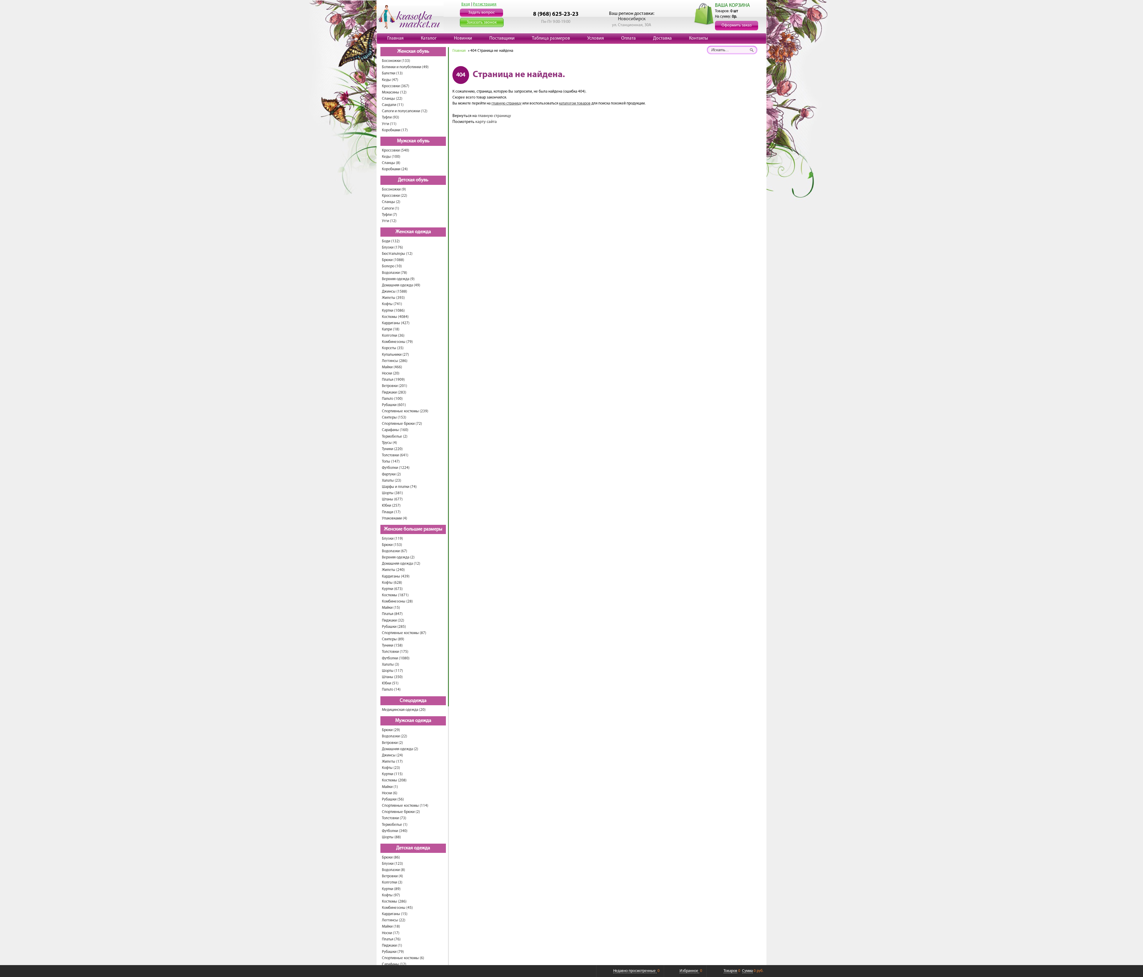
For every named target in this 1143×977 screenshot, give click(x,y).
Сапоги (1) (390, 208)
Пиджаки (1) (392, 946)
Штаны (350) (392, 677)
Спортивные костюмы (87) (404, 633)
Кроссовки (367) (395, 86)
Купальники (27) (395, 355)
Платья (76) (391, 939)
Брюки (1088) (393, 260)
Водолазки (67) (394, 551)
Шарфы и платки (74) (399, 487)
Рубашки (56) (393, 799)
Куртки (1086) (393, 311)
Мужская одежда (413, 720)
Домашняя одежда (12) (401, 564)
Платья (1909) (393, 380)
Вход (465, 4)
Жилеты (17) (392, 762)
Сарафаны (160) (395, 430)
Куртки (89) (391, 889)
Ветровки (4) (392, 876)
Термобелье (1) (394, 825)
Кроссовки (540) (395, 150)
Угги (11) (389, 124)
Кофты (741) (392, 304)
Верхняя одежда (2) (398, 557)
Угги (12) (389, 221)
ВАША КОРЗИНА (732, 5)
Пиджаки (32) (393, 620)
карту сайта (486, 122)
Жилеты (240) (393, 570)
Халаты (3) (390, 665)
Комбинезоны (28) (397, 601)
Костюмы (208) (394, 780)
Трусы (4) (389, 443)
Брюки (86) (391, 857)
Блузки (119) (392, 539)
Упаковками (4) (394, 518)
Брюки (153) (392, 545)
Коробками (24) (395, 169)
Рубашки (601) (394, 405)
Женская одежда (413, 232)
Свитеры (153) (394, 417)
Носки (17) (390, 933)
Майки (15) (391, 608)
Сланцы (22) (392, 99)
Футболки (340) (394, 831)
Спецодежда (413, 700)
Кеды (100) (391, 157)
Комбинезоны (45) (397, 908)
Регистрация (484, 4)
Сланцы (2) (391, 202)
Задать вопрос (481, 12)
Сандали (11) (393, 105)
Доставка (662, 38)
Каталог (429, 38)
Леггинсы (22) (393, 920)
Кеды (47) (390, 80)
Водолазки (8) (393, 870)
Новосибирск (632, 19)
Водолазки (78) (394, 273)
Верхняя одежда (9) (398, 279)
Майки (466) (392, 367)
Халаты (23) (391, 481)
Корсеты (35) (393, 348)
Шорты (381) (392, 493)
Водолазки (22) (394, 736)
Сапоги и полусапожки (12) (404, 111)
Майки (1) (390, 787)
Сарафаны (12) (394, 964)
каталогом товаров (575, 103)
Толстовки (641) (395, 455)
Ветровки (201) (394, 386)
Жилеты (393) (393, 298)
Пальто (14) (391, 690)
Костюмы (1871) (395, 595)
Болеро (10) (392, 266)
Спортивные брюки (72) (402, 424)
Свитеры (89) (393, 639)
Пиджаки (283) (394, 392)
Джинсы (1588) (394, 292)
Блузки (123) (392, 864)
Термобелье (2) (394, 436)
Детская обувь (413, 180)
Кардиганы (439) (396, 576)
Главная (395, 38)
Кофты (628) (392, 583)
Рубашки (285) (394, 627)
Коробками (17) (395, 130)
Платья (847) (392, 614)
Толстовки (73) (394, 818)
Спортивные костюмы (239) (405, 411)
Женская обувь (413, 51)
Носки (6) (389, 793)
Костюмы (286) (394, 901)
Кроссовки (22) (394, 196)
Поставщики (502, 38)
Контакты (698, 38)
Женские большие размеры (413, 529)
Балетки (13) (392, 73)
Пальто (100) (392, 399)
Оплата (628, 38)
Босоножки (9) (394, 189)
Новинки (463, 38)
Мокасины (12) (394, 92)
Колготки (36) (393, 336)
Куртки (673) (392, 589)
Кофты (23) (391, 768)
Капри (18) (390, 329)
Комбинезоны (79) (397, 342)
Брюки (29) (391, 730)
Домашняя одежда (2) (400, 749)
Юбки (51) (390, 683)
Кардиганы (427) (396, 323)
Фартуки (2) (391, 474)
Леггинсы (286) (394, 361)
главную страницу (506, 103)
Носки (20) (390, 373)
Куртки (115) (392, 774)
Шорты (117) (392, 671)
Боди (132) (391, 241)
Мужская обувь (413, 141)
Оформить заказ (737, 25)
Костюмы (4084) (395, 317)
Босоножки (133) (396, 61)
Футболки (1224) (396, 468)
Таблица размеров (551, 38)
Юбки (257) (391, 506)
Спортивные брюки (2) (401, 812)
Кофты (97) (391, 895)
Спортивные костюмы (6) (403, 958)
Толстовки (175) (395, 652)
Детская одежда (413, 848)
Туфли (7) (389, 215)
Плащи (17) (391, 512)
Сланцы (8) (391, 163)
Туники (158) (392, 645)
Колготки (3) (392, 882)
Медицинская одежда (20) (404, 710)
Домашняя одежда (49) (401, 285)
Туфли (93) (390, 117)
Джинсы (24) (392, 755)
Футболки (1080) (396, 658)
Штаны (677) (392, 499)
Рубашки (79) (393, 952)
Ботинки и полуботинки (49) (405, 67)
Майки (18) (391, 926)
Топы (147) (391, 461)
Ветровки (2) (392, 743)
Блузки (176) (392, 247)
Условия (595, 38)
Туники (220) (392, 449)
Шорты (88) (391, 837)
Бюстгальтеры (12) (397, 254)
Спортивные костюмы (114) (405, 806)
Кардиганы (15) (394, 914)
